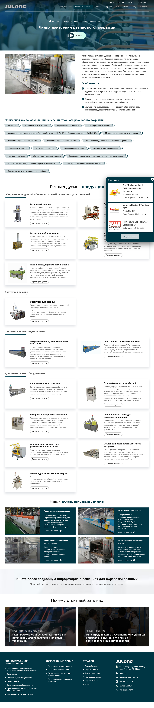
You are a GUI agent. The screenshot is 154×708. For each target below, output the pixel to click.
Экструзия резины (16, 292)
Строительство (91, 681)
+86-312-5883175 (126, 686)
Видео (135, 7)
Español (131, 2)
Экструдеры (12, 674)
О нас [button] (125, 7)
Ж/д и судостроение (93, 677)
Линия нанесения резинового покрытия (130, 542)
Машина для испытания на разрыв (49, 473)
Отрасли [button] (98, 7)
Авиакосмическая (92, 673)
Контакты (144, 7)
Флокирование (13, 681)
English (111, 2)
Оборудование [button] (64, 7)
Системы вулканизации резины (25, 331)
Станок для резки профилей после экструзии (122, 445)
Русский (121, 2)
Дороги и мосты (91, 670)
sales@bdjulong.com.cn (128, 677)
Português (142, 2)
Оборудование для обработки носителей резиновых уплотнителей (47, 194)
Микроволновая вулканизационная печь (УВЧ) (49, 342)
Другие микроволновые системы (20, 694)
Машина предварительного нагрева (49, 265)
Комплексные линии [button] (82, 7)
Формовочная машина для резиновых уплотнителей (44, 445)
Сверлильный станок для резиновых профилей (117, 415)
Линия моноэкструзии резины (57, 511)
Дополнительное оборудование (25, 373)
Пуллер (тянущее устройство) (120, 383)
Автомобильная (91, 666)
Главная (55, 21)
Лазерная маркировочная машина (48, 414)
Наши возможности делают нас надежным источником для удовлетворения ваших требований (39, 636)
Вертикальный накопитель (44, 233)
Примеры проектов (113, 7)
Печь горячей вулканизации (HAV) (122, 341)
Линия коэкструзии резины (129, 510)
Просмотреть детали (39, 223)
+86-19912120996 (126, 682)
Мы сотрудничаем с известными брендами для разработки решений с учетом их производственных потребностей (116, 636)
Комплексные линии (59, 661)
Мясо (87, 684)
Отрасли (66, 21)
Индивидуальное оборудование (16, 662)
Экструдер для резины (42, 302)
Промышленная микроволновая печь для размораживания (22, 690)
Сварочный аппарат (41, 204)
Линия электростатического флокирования (56, 542)
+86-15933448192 (126, 690)
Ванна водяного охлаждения (45, 383)
